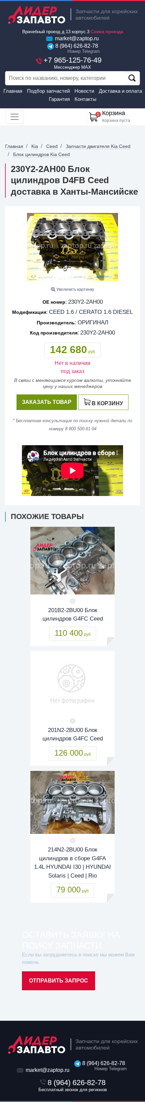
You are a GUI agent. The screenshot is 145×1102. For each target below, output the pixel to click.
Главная (12, 91)
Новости (84, 91)
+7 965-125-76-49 (73, 63)
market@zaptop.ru (76, 38)
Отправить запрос (58, 981)
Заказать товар (46, 402)
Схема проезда (107, 31)
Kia (34, 146)
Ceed (52, 146)
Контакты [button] (85, 99)
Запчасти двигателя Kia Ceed (98, 146)
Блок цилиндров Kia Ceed (41, 154)
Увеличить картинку (74, 289)
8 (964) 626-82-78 (76, 48)
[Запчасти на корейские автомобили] (72, 14)
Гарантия (59, 99)
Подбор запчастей (48, 91)
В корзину (107, 403)
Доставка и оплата (120, 91)
